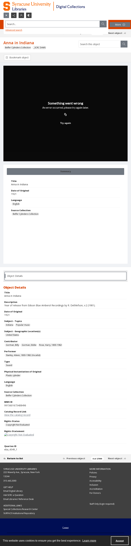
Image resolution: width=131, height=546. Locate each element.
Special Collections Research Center (20, 509)
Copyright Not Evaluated (18, 424)
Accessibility (95, 480)
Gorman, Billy (12, 345)
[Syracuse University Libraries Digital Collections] (54, 6)
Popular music (23, 324)
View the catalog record (17, 415)
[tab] (65, 171)
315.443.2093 (9, 480)
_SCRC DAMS (40, 47)
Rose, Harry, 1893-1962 (50, 345)
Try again (65, 123)
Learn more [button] (89, 540)
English (16, 203)
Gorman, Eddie (29, 345)
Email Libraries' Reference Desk (18, 499)
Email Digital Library (13, 491)
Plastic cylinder (13, 375)
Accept (120, 540)
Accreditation (96, 488)
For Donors (95, 493)
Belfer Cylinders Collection (18, 47)
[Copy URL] (65, 115)
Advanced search (13, 30)
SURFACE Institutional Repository (19, 513)
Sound (9, 365)
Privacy (93, 476)
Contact (65, 527)
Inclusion (94, 484)
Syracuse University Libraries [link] (20, 468)
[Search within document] (124, 44)
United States (12, 334)
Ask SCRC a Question (13, 495)
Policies (93, 472)
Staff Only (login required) (102, 503)
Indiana (9, 324)
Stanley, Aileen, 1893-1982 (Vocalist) (23, 355)
